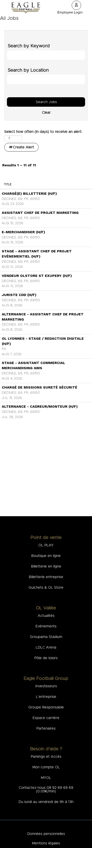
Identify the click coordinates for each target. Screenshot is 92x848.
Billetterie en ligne (46, 566)
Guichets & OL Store (46, 587)
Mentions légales (46, 843)
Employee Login (70, 12)
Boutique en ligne (46, 556)
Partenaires (46, 728)
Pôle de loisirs (46, 658)
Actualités (46, 615)
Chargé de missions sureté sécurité (39, 387)
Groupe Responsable (46, 707)
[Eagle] (25, 7)
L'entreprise (46, 697)
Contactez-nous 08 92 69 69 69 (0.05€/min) (46, 789)
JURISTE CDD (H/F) (19, 295)
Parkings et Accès (46, 756)
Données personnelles (46, 834)
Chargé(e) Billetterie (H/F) (29, 193)
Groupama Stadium (46, 637)
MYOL (46, 778)
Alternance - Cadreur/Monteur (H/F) (40, 406)
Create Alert (23, 147)
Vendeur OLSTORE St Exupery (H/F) (37, 276)
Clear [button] (46, 104)
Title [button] (7, 184)
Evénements (46, 626)
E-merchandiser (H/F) (23, 232)
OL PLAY (46, 545)
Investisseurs (46, 686)
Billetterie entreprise (46, 577)
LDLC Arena (46, 647)
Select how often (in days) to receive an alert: (43, 131)
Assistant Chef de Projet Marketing (40, 212)
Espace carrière (46, 718)
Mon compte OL (46, 767)
